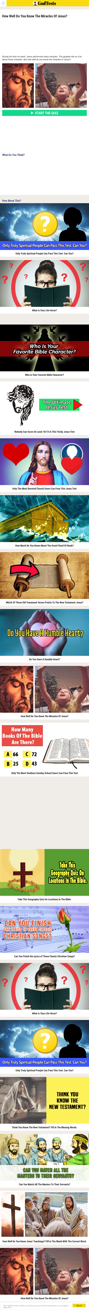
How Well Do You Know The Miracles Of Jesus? (44, 716)
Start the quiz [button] (46, 112)
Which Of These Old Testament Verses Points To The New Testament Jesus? (44, 602)
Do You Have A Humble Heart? (44, 659)
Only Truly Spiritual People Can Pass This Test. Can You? (44, 253)
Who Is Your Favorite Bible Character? (44, 375)
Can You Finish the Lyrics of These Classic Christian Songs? (44, 956)
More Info (7, 1307)
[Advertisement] (44, 36)
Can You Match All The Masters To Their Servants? (44, 1184)
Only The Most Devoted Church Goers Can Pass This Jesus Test (44, 488)
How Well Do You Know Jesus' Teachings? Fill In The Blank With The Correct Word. (44, 1241)
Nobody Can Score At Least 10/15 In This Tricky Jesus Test (44, 431)
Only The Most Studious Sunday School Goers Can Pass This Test (44, 773)
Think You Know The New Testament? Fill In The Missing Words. (44, 1127)
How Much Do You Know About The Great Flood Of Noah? (44, 545)
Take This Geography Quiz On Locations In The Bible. (44, 899)
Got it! (79, 1305)
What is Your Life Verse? (44, 310)
